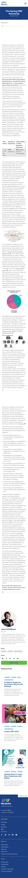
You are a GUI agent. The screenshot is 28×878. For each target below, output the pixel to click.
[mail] (17, 658)
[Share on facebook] (1, 834)
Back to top (23, 796)
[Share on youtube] (16, 834)
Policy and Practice (18, 651)
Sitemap (3, 866)
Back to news (14, 663)
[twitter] (2, 658)
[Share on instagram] (9, 834)
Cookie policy (4, 864)
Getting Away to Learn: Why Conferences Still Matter (13, 776)
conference (3, 651)
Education (20, 771)
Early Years (10, 651)
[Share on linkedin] (12, 834)
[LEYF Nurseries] (5, 3)
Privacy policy (4, 862)
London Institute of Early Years (9, 854)
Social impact (4, 847)
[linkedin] (10, 658)
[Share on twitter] (5, 834)
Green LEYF (4, 851)
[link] (14, 658)
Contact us (4, 831)
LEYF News (4, 822)
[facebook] (6, 658)
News (19, 677)
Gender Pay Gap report (7, 869)
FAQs (2, 829)
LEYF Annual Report (6, 871)
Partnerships (4, 844)
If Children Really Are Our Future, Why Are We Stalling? (13, 684)
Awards (3, 824)
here (22, 424)
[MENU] (25, 3)
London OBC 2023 (11, 731)
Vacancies (3, 827)
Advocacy (3, 849)
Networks (20, 726)
